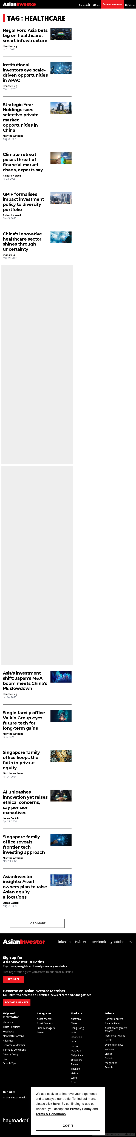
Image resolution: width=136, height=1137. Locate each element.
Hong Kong (77, 1028)
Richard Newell (12, 175)
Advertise (8, 1040)
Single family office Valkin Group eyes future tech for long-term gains (24, 720)
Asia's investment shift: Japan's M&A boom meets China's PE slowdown (25, 681)
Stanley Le (9, 255)
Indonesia (76, 1037)
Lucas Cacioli (10, 818)
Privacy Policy (10, 1054)
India (73, 1032)
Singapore (76, 1059)
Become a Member (14, 1045)
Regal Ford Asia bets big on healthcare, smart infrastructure (25, 35)
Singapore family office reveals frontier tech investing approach (24, 844)
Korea (74, 1046)
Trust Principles (11, 1027)
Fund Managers (46, 1028)
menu (130, 4)
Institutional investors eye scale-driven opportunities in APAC (25, 72)
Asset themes (45, 1019)
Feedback (8, 1031)
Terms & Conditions (14, 1049)
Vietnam (75, 1073)
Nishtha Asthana (13, 135)
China (74, 1023)
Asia (73, 1082)
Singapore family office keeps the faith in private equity (21, 760)
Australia (76, 1019)
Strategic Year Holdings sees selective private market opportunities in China (21, 117)
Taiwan (75, 1064)
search (84, 4)
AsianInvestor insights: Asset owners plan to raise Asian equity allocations (25, 887)
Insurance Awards (115, 1035)
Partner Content (114, 1019)
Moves (41, 1032)
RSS (5, 1058)
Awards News (113, 1023)
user (96, 4)
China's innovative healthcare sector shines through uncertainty (22, 241)
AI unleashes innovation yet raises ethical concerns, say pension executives (25, 802)
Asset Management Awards (116, 1029)
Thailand (76, 1068)
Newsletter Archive (13, 1036)
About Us (8, 1022)
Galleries (110, 1058)
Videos (108, 1053)
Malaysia (76, 1050)
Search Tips (9, 1063)
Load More (37, 923)
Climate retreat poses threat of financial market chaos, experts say (23, 162)
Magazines (111, 1062)
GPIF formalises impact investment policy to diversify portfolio (23, 202)
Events (108, 1040)
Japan (74, 1041)
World (74, 1077)
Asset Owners (45, 1023)
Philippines (77, 1055)
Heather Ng (10, 46)
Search (109, 1067)
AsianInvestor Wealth (15, 1097)
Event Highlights (114, 1044)
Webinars (110, 1049)
